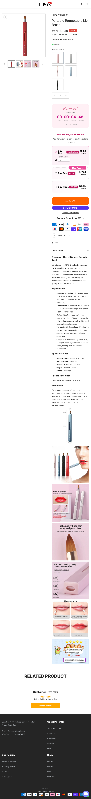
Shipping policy (8, 767)
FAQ (49, 748)
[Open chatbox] (85, 794)
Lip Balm (50, 776)
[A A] (58, 71)
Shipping (55, 35)
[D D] (71, 58)
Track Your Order (54, 728)
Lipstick (50, 767)
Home (54, 15)
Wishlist (50, 743)
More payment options (70, 212)
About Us (51, 733)
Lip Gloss (51, 771)
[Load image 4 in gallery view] (35, 63)
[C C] (71, 71)
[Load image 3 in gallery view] (27, 63)
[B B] (58, 84)
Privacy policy (7, 776)
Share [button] (57, 243)
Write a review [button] (45, 705)
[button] (86, 4)
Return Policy (7, 771)
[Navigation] (3, 4)
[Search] (82, 4)
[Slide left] (4, 64)
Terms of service (9, 762)
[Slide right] (43, 64)
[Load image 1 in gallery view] (11, 63)
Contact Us (52, 738)
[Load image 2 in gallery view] (19, 63)
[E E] (58, 58)
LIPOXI (50, 762)
